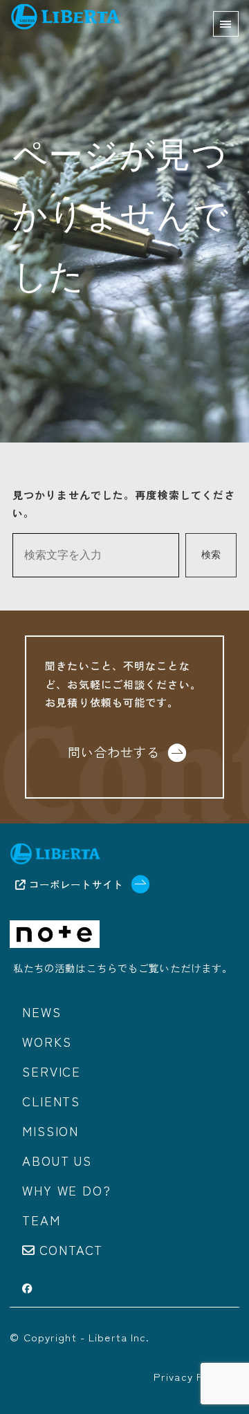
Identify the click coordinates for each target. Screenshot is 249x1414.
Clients (51, 1101)
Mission (50, 1130)
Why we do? (66, 1190)
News (41, 1012)
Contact (71, 1249)
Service (51, 1071)
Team (41, 1220)
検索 (211, 555)
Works (46, 1041)
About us (56, 1160)
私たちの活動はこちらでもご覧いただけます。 (122, 967)
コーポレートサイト (74, 884)
